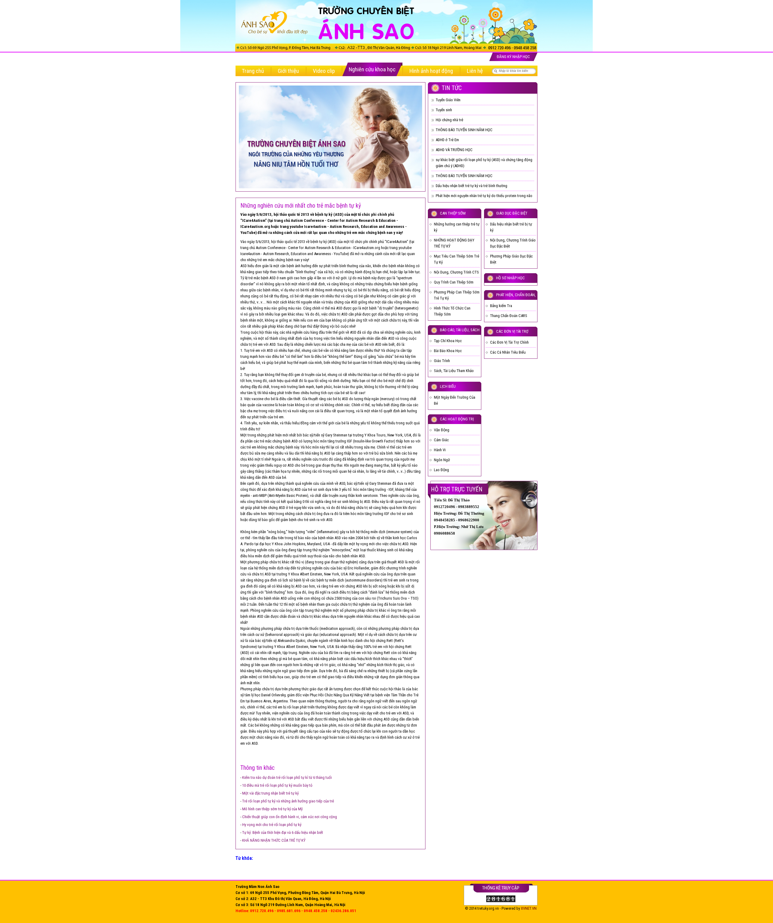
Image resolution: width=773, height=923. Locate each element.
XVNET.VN (529, 908)
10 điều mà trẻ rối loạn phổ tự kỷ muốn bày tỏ (277, 785)
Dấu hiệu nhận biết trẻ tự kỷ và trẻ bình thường (471, 185)
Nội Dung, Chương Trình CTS (456, 272)
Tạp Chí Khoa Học (448, 340)
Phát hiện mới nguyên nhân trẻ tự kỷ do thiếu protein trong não (484, 195)
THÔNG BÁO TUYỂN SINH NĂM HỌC (464, 130)
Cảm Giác (441, 440)
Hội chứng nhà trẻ (449, 120)
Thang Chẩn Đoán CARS (508, 315)
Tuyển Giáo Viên (448, 100)
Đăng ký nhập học (513, 56)
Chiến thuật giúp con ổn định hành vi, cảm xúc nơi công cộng (289, 817)
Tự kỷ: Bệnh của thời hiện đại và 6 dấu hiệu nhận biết (282, 832)
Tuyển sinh (444, 110)
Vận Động (441, 430)
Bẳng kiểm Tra (501, 305)
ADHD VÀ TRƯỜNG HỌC (454, 149)
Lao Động (441, 470)
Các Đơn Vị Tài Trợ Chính (509, 342)
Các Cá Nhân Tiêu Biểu (508, 352)
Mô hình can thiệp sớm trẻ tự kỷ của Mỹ (272, 809)
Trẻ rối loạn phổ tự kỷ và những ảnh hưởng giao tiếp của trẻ (288, 801)
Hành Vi (440, 450)
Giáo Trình (442, 360)
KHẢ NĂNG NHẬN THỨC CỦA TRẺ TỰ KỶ (274, 840)
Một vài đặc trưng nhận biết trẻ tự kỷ (270, 793)
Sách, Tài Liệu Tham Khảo (454, 370)
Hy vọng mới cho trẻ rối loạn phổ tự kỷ (271, 824)
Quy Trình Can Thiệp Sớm (453, 282)
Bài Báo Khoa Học (448, 350)
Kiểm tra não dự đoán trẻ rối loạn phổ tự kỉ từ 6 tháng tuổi (287, 777)
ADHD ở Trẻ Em (447, 140)
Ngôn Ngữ (442, 460)
